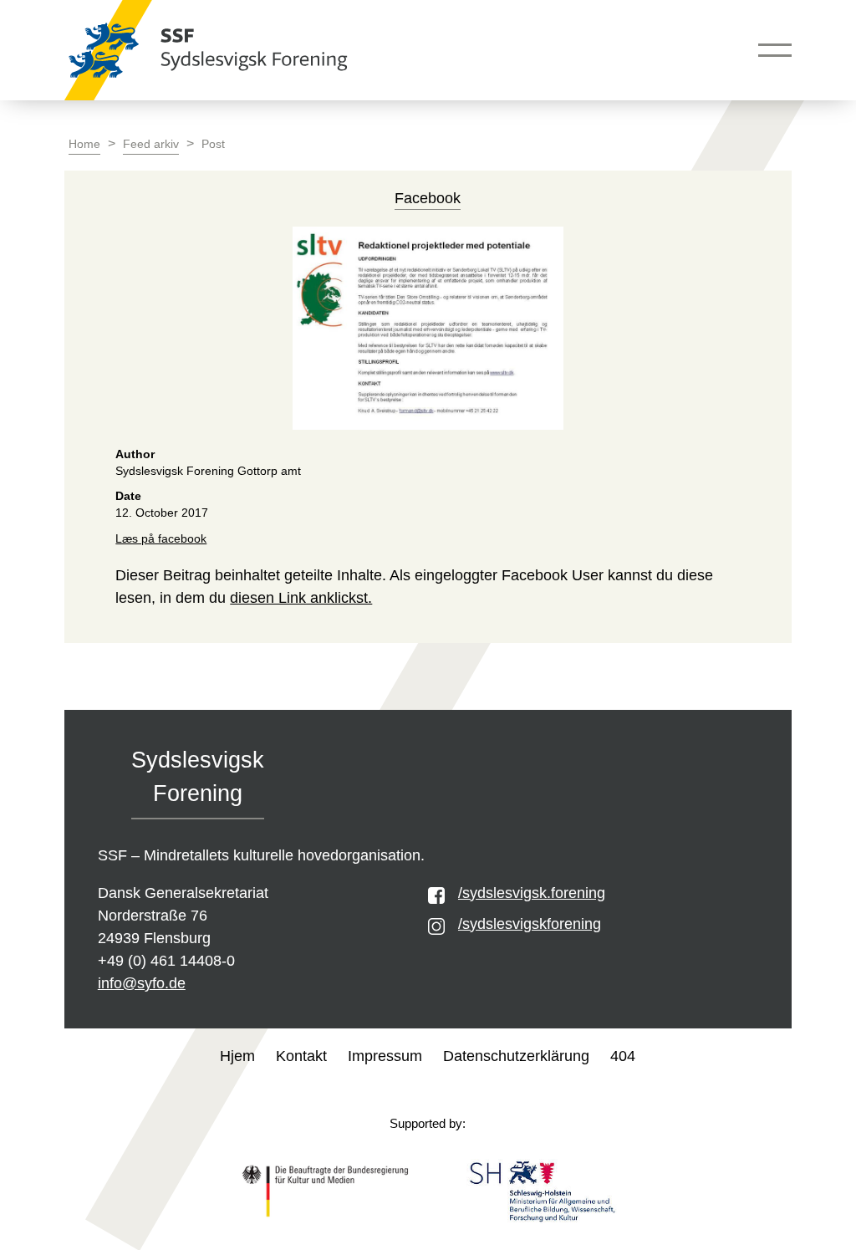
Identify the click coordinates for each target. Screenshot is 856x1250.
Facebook (428, 198)
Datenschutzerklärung (516, 1056)
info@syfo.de (142, 983)
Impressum (385, 1056)
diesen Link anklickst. (301, 597)
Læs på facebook (160, 539)
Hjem (237, 1056)
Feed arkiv (151, 144)
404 (622, 1056)
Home (84, 144)
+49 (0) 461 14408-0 (166, 960)
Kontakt (301, 1056)
